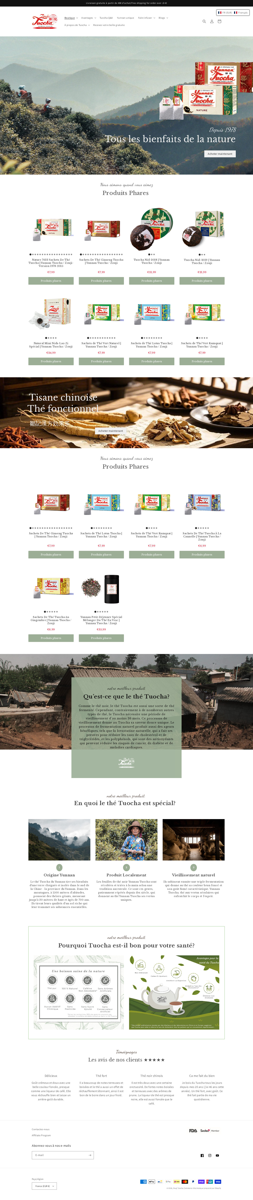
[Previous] (38, 1089)
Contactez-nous (40, 1129)
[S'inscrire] (90, 1155)
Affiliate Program (41, 1135)
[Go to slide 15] (64, 254)
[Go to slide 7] (45, 254)
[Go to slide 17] (69, 254)
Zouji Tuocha (178, 1188)
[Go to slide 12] (57, 254)
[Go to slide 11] (54, 254)
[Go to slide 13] (59, 254)
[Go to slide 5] (40, 254)
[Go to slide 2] (33, 254)
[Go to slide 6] (42, 254)
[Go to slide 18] (71, 254)
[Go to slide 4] (37, 254)
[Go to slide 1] (30, 254)
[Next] (214, 1089)
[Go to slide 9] (49, 254)
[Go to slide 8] (47, 254)
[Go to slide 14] (61, 254)
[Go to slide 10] (52, 254)
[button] (71, 17)
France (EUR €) (42, 1186)
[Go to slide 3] (35, 254)
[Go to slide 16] (66, 254)
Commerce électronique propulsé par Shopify (202, 1188)
